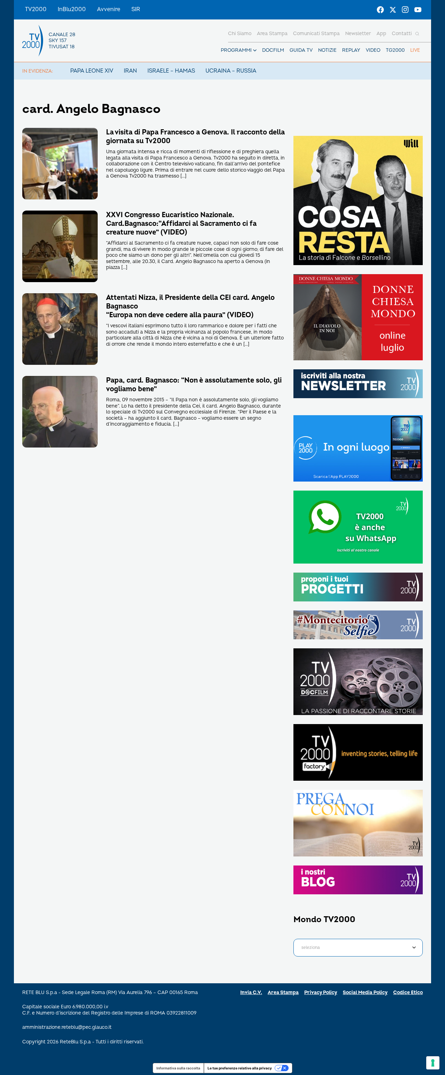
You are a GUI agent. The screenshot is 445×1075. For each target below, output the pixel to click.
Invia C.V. (251, 992)
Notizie (327, 50)
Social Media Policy (365, 992)
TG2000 (395, 50)
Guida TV (301, 50)
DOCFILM (273, 50)
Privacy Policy (320, 992)
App (381, 33)
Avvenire (108, 9)
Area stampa (272, 33)
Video (373, 50)
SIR (135, 9)
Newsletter (358, 33)
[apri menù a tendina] (255, 50)
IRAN (130, 70)
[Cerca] (417, 33)
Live (415, 50)
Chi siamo (239, 33)
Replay (351, 50)
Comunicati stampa (316, 33)
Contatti (402, 33)
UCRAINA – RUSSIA (230, 70)
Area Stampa (283, 992)
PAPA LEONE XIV (91, 70)
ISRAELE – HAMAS (171, 70)
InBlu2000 (72, 9)
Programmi (236, 50)
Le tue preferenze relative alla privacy (240, 1068)
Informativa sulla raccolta (178, 1068)
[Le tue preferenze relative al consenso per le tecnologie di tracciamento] (432, 1062)
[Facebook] (380, 10)
